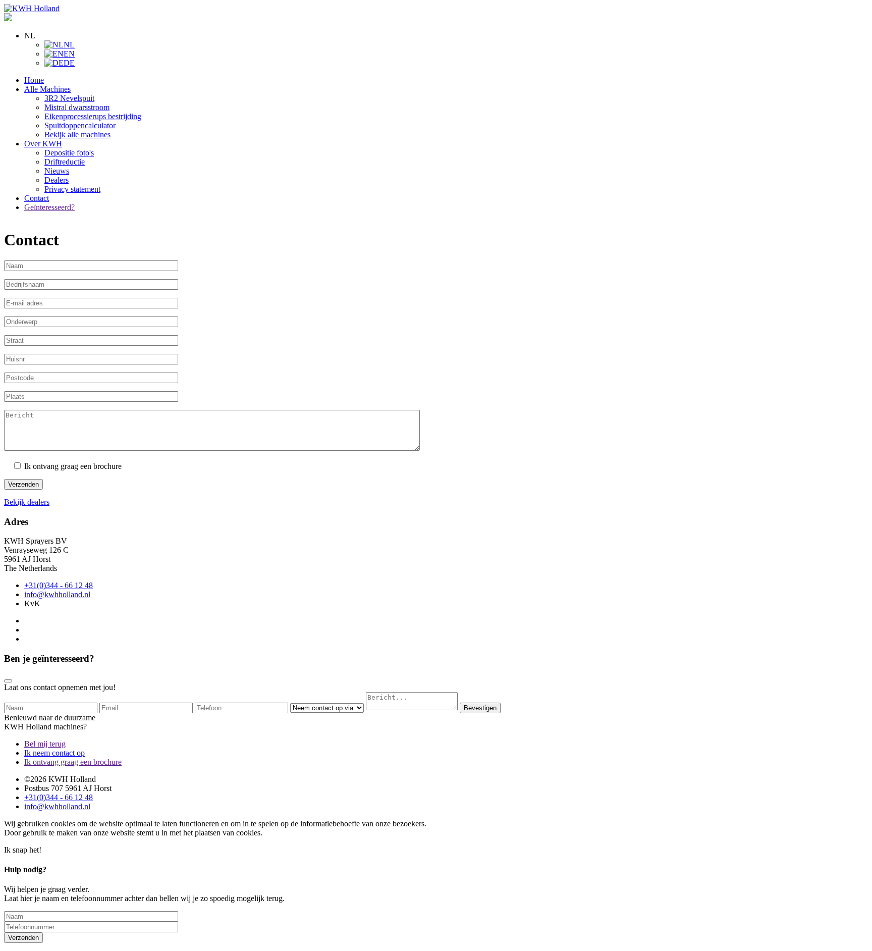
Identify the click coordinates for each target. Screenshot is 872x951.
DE (69, 63)
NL (69, 44)
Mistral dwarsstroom (77, 107)
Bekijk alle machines (77, 134)
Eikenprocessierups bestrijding (92, 116)
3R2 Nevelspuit (69, 98)
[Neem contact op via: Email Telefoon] (328, 707)
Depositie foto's (69, 152)
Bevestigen (480, 708)
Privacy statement (72, 189)
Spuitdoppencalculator (80, 125)
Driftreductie (64, 161)
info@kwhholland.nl (57, 594)
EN (69, 53)
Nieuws (56, 171)
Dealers (56, 180)
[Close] (8, 680)
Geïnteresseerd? (49, 207)
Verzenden (23, 484)
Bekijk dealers (26, 502)
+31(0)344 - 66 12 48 (58, 585)
